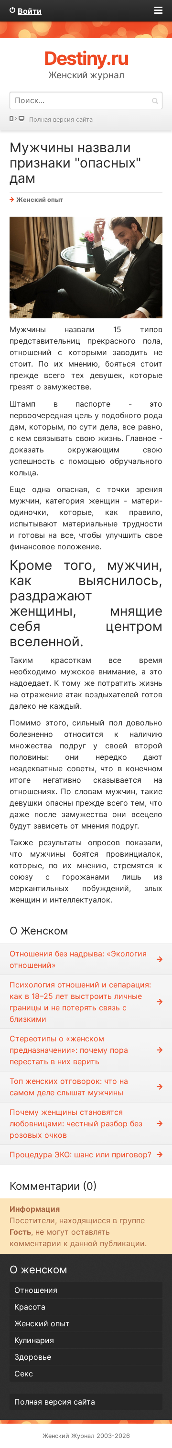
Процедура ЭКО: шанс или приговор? (80, 1154)
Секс (23, 1373)
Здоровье (32, 1357)
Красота (29, 1307)
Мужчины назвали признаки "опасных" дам (75, 162)
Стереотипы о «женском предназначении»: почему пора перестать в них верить (69, 1050)
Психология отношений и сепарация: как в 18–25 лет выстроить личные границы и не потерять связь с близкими (80, 1002)
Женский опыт (39, 199)
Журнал (83, 1435)
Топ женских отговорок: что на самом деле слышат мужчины (69, 1086)
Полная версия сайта (61, 119)
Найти (155, 100)
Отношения (35, 1290)
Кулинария (34, 1340)
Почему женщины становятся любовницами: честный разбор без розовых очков (76, 1123)
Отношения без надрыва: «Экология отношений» (78, 959)
